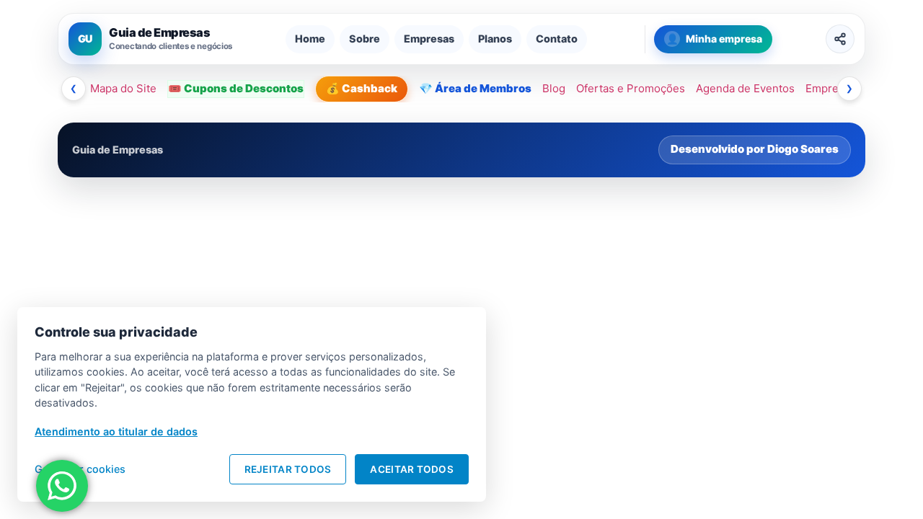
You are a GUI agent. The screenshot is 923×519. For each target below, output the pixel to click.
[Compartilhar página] (840, 39)
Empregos (831, 88)
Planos (495, 38)
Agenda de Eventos (745, 88)
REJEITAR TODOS (288, 469)
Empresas (429, 38)
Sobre (364, 38)
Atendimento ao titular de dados (116, 431)
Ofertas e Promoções (630, 88)
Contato (557, 38)
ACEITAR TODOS (412, 469)
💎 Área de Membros (475, 88)
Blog (553, 88)
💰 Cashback (361, 88)
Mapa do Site (123, 88)
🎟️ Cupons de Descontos (236, 88)
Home (310, 38)
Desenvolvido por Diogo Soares (755, 149)
